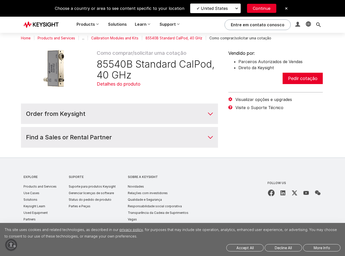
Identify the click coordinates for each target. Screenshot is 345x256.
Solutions (117, 24)
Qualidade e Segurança (145, 199)
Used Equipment (35, 213)
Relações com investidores (148, 193)
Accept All (245, 248)
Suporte (76, 177)
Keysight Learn (34, 206)
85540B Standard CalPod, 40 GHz (173, 38)
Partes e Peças (79, 206)
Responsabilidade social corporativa (155, 206)
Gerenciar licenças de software (91, 193)
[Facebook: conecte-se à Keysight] (271, 193)
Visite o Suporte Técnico (259, 107)
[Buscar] (318, 25)
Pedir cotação (302, 78)
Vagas (132, 219)
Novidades (136, 186)
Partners (29, 219)
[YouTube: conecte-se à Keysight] (306, 193)
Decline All (283, 248)
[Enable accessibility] (11, 245)
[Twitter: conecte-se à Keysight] (294, 193)
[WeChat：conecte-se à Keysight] (318, 193)
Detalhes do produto (118, 84)
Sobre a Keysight (143, 177)
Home (26, 38)
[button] (298, 25)
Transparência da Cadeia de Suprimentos (158, 213)
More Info (322, 248)
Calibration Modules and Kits (114, 38)
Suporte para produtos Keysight (92, 186)
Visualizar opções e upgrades (263, 99)
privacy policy (131, 229)
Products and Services (56, 38)
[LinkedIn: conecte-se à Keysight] (283, 193)
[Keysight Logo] (42, 24)
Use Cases (31, 193)
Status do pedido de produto (90, 199)
